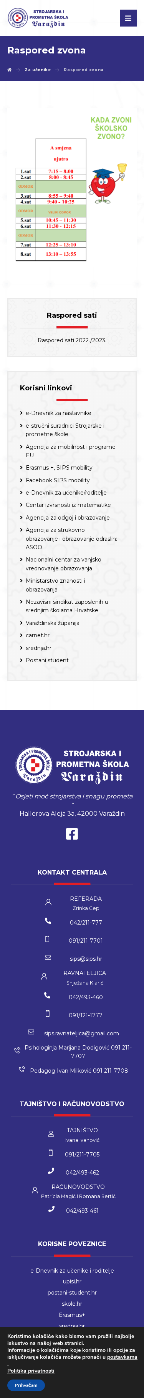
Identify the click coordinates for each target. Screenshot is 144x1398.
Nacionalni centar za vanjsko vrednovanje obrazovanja (63, 564)
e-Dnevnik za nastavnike (58, 413)
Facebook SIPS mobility (58, 480)
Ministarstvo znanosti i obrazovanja (55, 585)
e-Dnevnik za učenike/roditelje (66, 492)
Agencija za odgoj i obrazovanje (68, 517)
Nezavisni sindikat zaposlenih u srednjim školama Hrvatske (67, 606)
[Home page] (9, 69)
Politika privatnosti (31, 1371)
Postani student (47, 660)
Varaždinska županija (52, 623)
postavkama (122, 1357)
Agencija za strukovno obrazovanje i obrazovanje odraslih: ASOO (71, 539)
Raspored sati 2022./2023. (72, 340)
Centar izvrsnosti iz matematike (68, 505)
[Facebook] (72, 835)
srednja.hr (38, 648)
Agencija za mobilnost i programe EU (71, 451)
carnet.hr (38, 635)
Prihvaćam (26, 1385)
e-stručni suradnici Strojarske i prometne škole (65, 430)
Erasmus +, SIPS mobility (59, 467)
